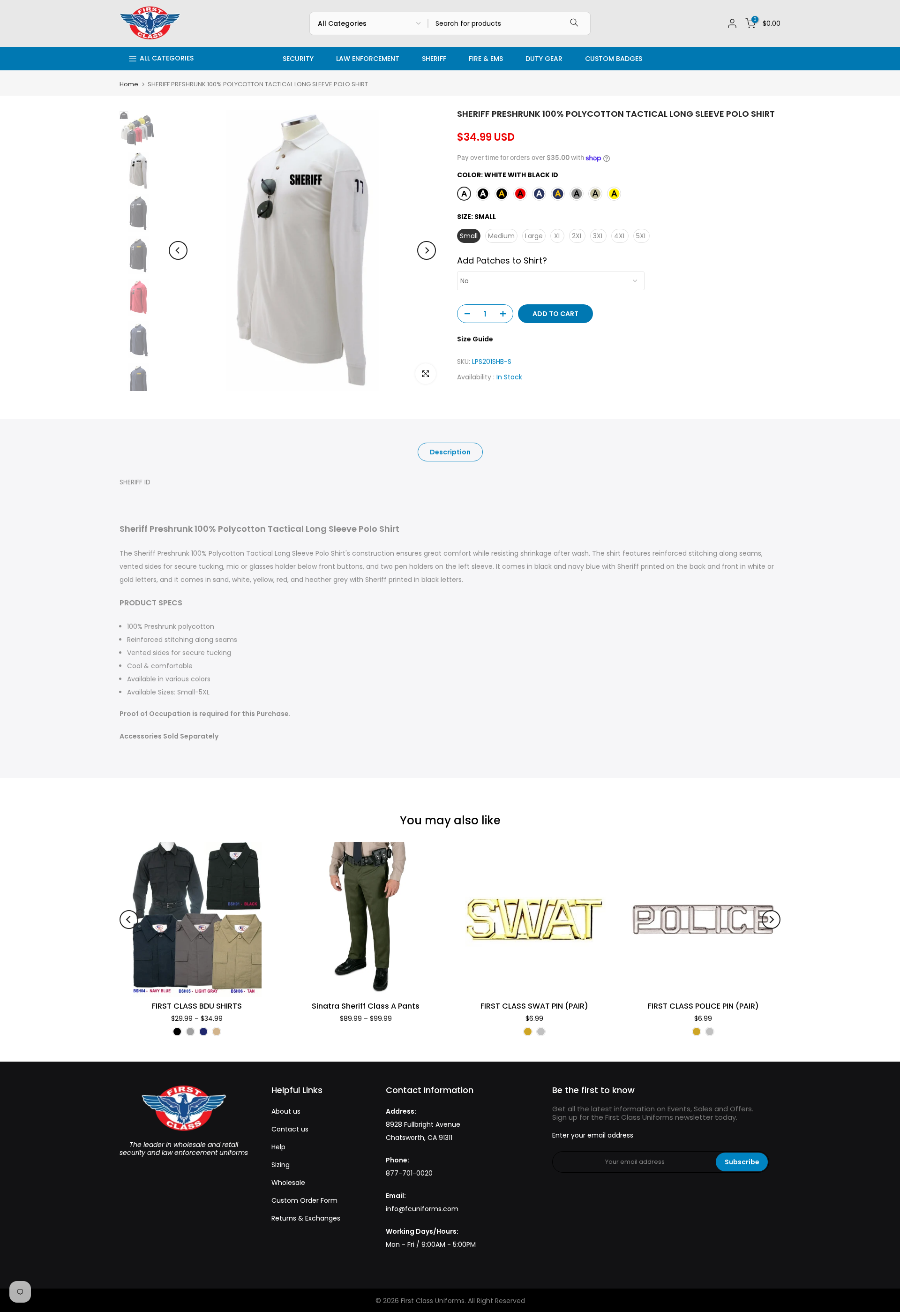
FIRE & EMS (486, 58)
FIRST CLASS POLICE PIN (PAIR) (703, 1006)
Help (278, 1147)
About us (285, 1111)
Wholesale (288, 1182)
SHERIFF (434, 58)
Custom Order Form (304, 1200)
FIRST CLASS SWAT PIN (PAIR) (534, 1006)
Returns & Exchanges (305, 1218)
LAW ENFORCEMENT (367, 58)
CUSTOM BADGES (613, 58)
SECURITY (298, 58)
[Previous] (178, 250)
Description (450, 452)
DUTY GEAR (543, 58)
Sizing (280, 1164)
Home (129, 84)
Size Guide (475, 339)
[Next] (426, 250)
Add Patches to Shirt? (502, 260)
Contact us (289, 1129)
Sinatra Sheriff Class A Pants (366, 1006)
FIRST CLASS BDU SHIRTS (197, 1006)
